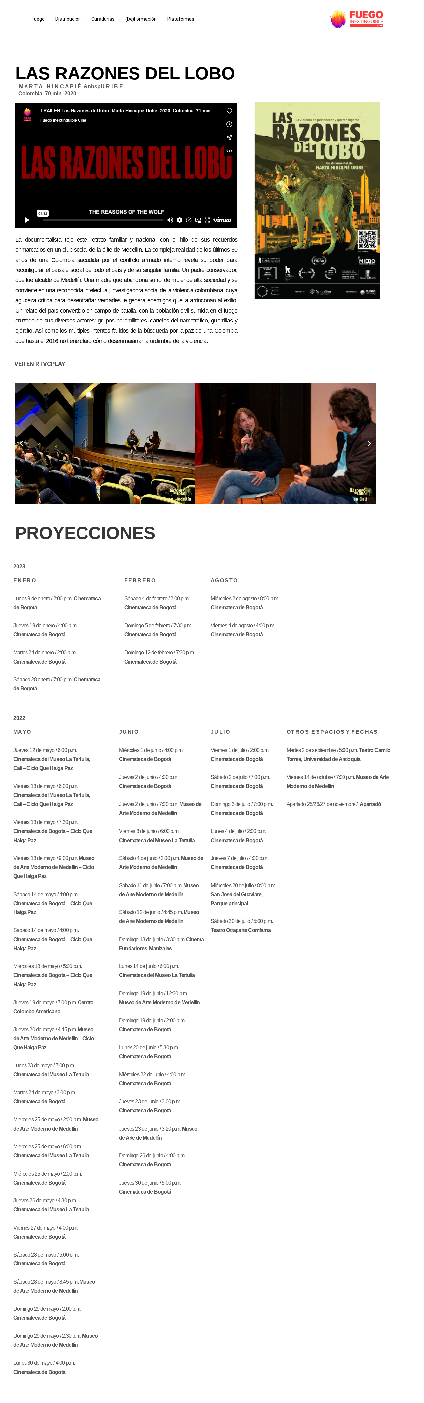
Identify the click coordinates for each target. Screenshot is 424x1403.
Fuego (38, 19)
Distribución (68, 19)
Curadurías (103, 19)
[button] (21, 443)
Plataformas (180, 19)
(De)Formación (141, 19)
